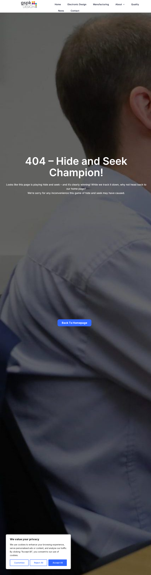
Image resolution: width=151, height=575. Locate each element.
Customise (19, 562)
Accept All (58, 562)
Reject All (38, 562)
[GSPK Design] (29, 2)
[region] (38, 551)
